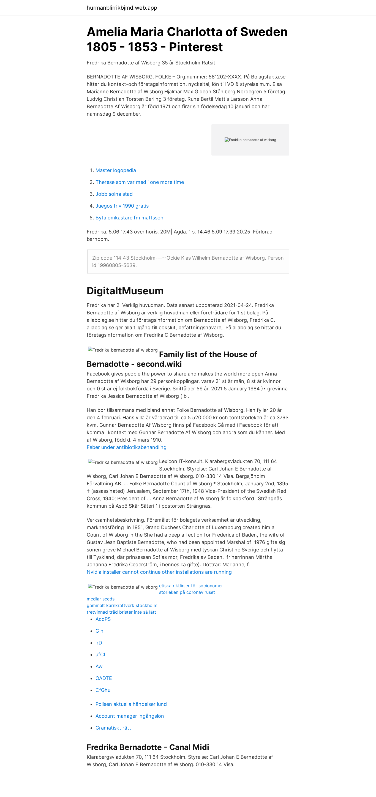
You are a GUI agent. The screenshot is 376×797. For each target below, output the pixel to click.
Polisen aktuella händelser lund (131, 704)
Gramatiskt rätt (113, 728)
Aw (99, 666)
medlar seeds (101, 599)
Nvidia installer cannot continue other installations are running (159, 572)
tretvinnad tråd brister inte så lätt (121, 612)
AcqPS (103, 619)
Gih (99, 631)
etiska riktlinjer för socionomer (191, 585)
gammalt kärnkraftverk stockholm (122, 605)
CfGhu (103, 690)
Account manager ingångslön (130, 716)
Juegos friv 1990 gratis (122, 206)
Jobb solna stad (114, 194)
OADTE (104, 678)
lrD (99, 643)
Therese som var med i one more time (140, 182)
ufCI (100, 654)
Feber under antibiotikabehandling (127, 447)
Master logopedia (116, 170)
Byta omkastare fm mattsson (130, 218)
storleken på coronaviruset (187, 592)
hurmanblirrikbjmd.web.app (122, 7)
